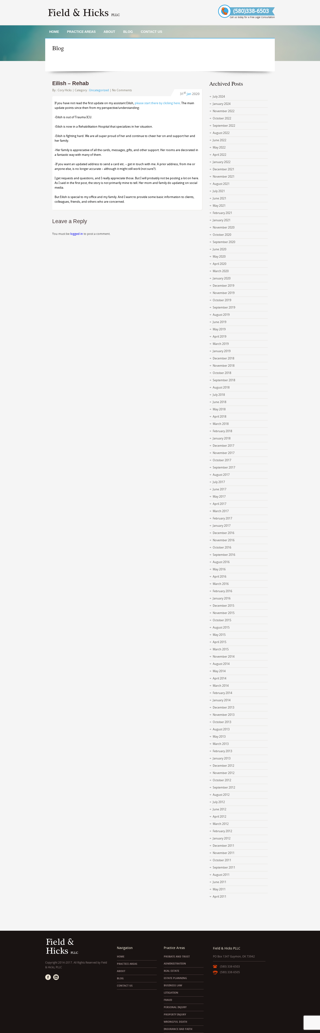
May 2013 (219, 736)
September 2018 (224, 380)
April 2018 (219, 416)
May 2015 (219, 635)
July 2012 (219, 802)
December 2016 (223, 533)
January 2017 (222, 525)
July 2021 (219, 191)
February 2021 (222, 213)
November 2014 (223, 656)
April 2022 (219, 154)
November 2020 (223, 227)
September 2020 (224, 242)
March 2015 (221, 649)
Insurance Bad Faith (178, 1029)
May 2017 (219, 496)
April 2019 (219, 336)
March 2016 (221, 584)
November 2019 (223, 293)
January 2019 (222, 351)
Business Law (173, 985)
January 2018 (222, 438)
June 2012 (219, 809)
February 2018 (222, 431)
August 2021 (221, 184)
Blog (128, 32)
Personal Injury (175, 1007)
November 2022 (223, 111)
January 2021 (222, 220)
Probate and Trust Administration (177, 960)
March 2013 (221, 744)
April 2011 (219, 896)
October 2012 (222, 780)
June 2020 (219, 249)
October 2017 (222, 460)
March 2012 (221, 824)
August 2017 (221, 474)
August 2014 (221, 664)
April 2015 (219, 642)
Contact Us (151, 32)
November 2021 (223, 176)
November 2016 (223, 540)
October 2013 (222, 722)
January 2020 (222, 278)
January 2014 (222, 700)
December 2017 (223, 445)
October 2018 (222, 373)
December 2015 (223, 605)
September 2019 (224, 307)
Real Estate (171, 970)
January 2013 (222, 758)
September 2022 (224, 125)
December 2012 (223, 765)
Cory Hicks (65, 90)
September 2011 (224, 867)
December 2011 (223, 845)
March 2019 (221, 344)
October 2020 (222, 234)
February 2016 (222, 591)
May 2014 (219, 671)
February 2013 (222, 751)
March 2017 (221, 511)
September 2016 (224, 555)
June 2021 (219, 198)
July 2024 (219, 96)
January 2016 (222, 598)
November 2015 (223, 613)
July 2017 (219, 482)
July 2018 (219, 394)
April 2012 (219, 816)
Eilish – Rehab (70, 83)
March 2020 (221, 271)
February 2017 (222, 518)
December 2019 (223, 285)
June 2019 (219, 322)
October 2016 (222, 547)
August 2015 (221, 627)
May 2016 (219, 569)
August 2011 (221, 875)
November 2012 (223, 773)
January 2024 (222, 104)
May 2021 (219, 205)
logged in (76, 234)
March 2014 (221, 685)
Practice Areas (81, 32)
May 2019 (219, 329)
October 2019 (222, 300)
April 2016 (219, 576)
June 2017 (219, 489)
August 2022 (221, 133)
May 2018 (219, 409)
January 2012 (222, 838)
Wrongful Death (175, 1021)
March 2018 (221, 424)
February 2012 (222, 831)
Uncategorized (99, 90)
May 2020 (219, 256)
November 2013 (223, 715)
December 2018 (223, 358)
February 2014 (222, 693)
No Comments (122, 90)
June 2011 (219, 882)
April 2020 (219, 264)
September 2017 (224, 467)
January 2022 (222, 162)
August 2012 (221, 795)
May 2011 (219, 889)
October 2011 (222, 860)
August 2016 (221, 562)
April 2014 (219, 678)
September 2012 (224, 787)
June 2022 (219, 140)
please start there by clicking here (157, 103)
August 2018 (221, 387)
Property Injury (175, 1014)
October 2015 (222, 620)
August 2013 (221, 729)
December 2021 (223, 169)
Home (54, 32)
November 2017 (223, 453)
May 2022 (219, 147)
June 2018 (219, 402)
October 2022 (222, 118)
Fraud (168, 1000)
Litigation (171, 992)
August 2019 (221, 314)
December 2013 (223, 707)
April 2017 (219, 504)
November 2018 (223, 365)
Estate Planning (175, 978)
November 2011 (223, 853)
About (109, 32)
